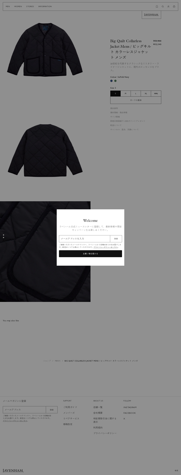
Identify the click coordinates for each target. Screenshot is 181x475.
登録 (116, 239)
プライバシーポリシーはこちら (105, 247)
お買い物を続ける (90, 254)
